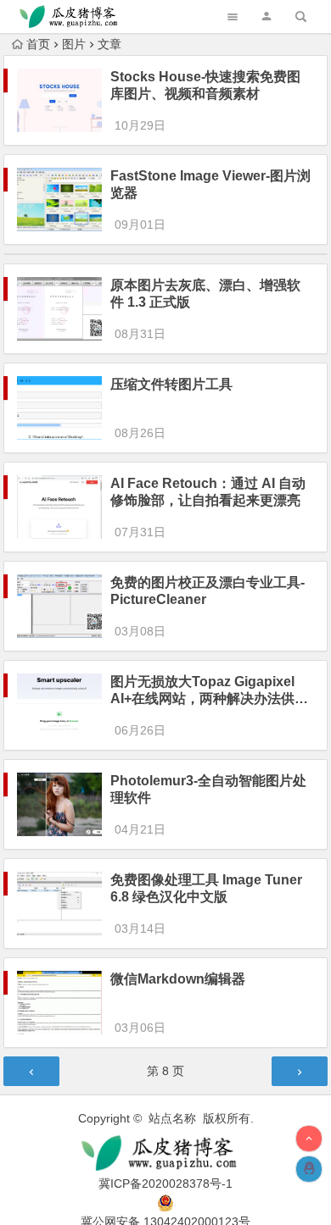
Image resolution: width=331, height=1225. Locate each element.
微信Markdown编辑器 (177, 979)
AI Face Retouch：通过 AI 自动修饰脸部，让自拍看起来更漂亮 (208, 491)
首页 (38, 44)
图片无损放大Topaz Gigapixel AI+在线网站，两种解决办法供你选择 (209, 690)
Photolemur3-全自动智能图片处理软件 (208, 789)
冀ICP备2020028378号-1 (165, 1183)
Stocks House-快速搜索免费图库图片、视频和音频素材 (205, 85)
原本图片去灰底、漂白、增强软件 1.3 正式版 (205, 293)
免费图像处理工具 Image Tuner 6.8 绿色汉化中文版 (206, 888)
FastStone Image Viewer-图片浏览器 (210, 184)
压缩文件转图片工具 (171, 384)
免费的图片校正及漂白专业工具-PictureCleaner (207, 591)
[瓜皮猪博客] (166, 1153)
